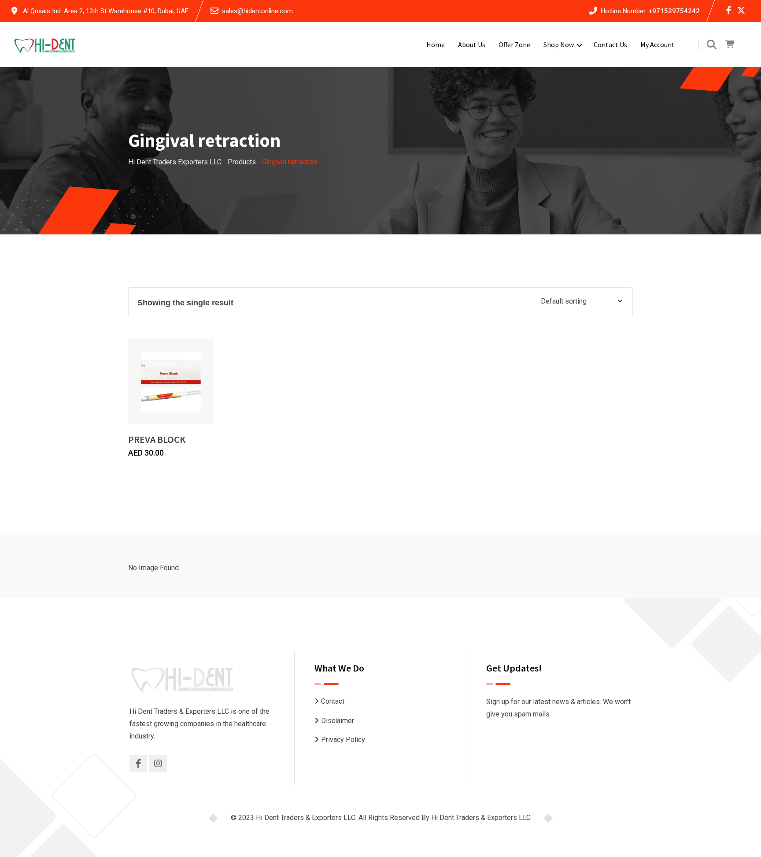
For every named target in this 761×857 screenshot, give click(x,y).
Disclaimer (337, 720)
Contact (332, 701)
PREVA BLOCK (156, 439)
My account (657, 44)
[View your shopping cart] (729, 44)
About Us (471, 44)
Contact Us (610, 44)
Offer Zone (514, 44)
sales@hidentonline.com (257, 11)
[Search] (712, 44)
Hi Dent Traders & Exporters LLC (481, 817)
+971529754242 (674, 11)
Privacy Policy (343, 739)
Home (435, 44)
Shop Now (558, 44)
